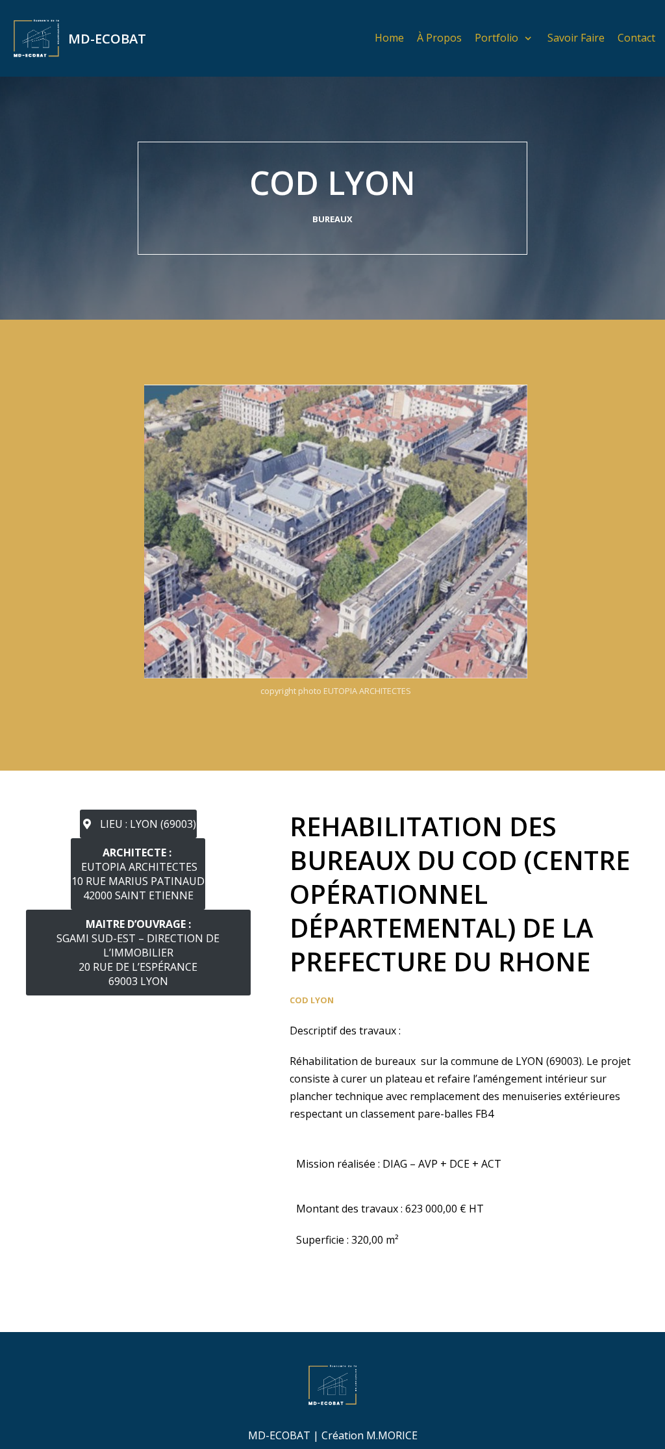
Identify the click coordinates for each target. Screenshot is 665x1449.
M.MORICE (392, 1435)
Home (389, 38)
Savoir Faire (576, 38)
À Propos (439, 38)
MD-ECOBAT (279, 1435)
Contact (636, 38)
